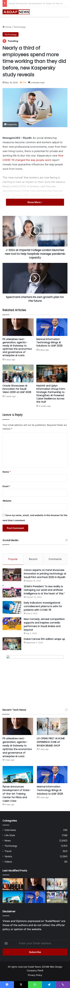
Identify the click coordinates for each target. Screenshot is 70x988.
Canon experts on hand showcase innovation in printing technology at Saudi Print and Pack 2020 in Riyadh (45, 573)
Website (7, 500)
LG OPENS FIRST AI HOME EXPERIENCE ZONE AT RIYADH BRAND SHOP (51, 742)
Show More (34, 202)
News (8, 840)
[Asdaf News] (16, 11)
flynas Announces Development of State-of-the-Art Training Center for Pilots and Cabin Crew (17, 794)
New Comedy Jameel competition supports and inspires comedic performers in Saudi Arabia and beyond (44, 624)
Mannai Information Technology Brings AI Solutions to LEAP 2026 (49, 342)
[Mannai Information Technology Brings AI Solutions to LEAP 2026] (51, 327)
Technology (19, 27)
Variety (8, 856)
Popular (13, 559)
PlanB (40, 970)
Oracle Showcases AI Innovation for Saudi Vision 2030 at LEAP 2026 (17, 389)
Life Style (10, 835)
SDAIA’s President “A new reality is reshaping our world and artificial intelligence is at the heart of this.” (44, 590)
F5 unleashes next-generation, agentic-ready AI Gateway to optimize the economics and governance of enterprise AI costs (17, 347)
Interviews (10, 830)
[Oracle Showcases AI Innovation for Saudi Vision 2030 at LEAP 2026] (18, 373)
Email (6, 486)
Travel (8, 851)
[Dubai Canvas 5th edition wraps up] (12, 643)
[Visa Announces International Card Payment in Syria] (13, 884)
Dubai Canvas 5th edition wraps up (44, 639)
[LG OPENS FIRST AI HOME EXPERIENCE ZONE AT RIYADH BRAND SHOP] (52, 726)
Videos (8, 861)
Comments (55, 559)
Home (8, 27)
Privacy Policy (35, 975)
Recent (33, 559)
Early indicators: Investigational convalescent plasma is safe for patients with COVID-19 (43, 606)
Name (7, 471)
